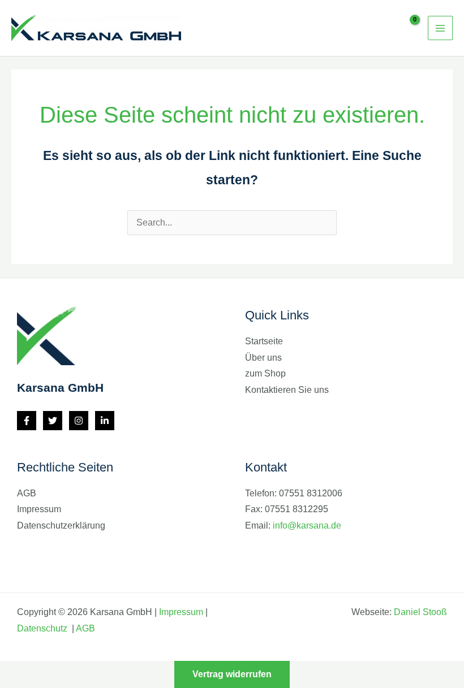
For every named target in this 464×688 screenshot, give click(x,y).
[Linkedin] (104, 420)
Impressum (39, 509)
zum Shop (265, 373)
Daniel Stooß (420, 612)
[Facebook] (26, 420)
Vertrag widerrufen (232, 674)
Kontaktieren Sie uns (287, 390)
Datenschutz (43, 628)
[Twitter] (52, 420)
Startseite (264, 341)
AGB (26, 493)
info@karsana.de (307, 525)
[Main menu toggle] (440, 28)
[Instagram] (78, 420)
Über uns (263, 357)
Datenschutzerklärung (61, 525)
